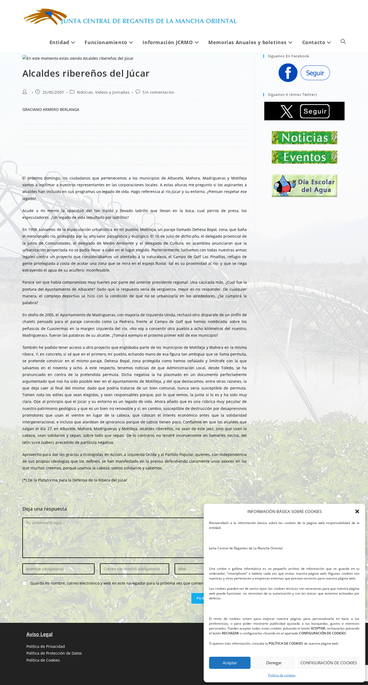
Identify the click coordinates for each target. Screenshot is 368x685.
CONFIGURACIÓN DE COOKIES (328, 662)
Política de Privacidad (45, 646)
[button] (357, 511)
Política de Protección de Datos (54, 653)
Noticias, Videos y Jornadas (103, 92)
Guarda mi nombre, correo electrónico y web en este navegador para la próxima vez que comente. (119, 583)
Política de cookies (282, 675)
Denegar (274, 662)
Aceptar (230, 662)
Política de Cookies (43, 660)
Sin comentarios (158, 92)
